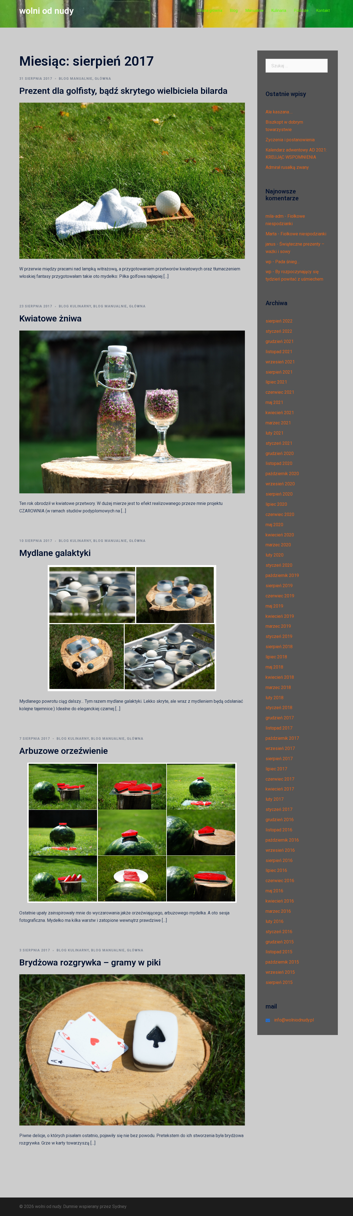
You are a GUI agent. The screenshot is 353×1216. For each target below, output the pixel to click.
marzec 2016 (278, 911)
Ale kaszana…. (279, 112)
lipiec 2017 (276, 768)
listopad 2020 (279, 463)
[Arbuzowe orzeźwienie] (132, 832)
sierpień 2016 (279, 860)
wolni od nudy (46, 11)
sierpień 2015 (279, 982)
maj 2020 (274, 524)
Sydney (119, 1206)
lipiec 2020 (276, 504)
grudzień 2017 (280, 717)
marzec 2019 (278, 626)
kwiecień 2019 (280, 616)
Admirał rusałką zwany (287, 167)
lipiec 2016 (276, 870)
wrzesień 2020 (280, 483)
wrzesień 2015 (280, 972)
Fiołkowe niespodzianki (303, 233)
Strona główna (209, 10)
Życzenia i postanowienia (290, 139)
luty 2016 (275, 921)
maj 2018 (274, 667)
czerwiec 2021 (280, 392)
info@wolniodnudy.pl (294, 1020)
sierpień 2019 (279, 585)
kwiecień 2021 (280, 412)
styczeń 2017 (279, 809)
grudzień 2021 (280, 341)
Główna (103, 79)
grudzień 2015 (280, 941)
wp (268, 261)
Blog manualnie (75, 79)
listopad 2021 (279, 351)
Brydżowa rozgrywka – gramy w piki (90, 962)
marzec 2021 (278, 422)
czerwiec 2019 (280, 595)
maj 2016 (274, 890)
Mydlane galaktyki (55, 553)
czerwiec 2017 (280, 779)
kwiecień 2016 (280, 901)
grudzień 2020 (280, 453)
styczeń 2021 (279, 443)
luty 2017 (275, 799)
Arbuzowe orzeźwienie (63, 751)
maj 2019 (274, 606)
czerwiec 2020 (280, 514)
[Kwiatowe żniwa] (132, 411)
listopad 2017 (279, 728)
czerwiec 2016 (280, 880)
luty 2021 (275, 433)
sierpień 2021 (279, 372)
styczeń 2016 (279, 931)
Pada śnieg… (287, 261)
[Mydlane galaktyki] (132, 627)
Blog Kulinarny (75, 306)
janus (271, 244)
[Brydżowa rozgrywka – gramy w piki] (132, 1049)
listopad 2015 (279, 951)
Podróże (301, 10)
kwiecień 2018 (280, 677)
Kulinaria (278, 10)
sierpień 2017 (279, 758)
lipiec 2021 (276, 382)
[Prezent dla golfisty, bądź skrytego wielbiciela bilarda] (132, 180)
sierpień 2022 (279, 321)
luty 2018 (275, 697)
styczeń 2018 (279, 707)
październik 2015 (282, 962)
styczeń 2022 (279, 331)
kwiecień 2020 (280, 535)
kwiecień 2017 (280, 789)
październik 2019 (282, 575)
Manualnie (254, 10)
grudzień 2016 (280, 819)
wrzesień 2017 (280, 748)
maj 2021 (274, 402)
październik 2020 (282, 473)
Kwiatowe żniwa (50, 318)
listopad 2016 (279, 829)
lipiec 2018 (276, 656)
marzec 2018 (278, 687)
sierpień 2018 (279, 646)
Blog (234, 10)
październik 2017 (282, 738)
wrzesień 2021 (280, 361)
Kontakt (323, 10)
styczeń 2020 (279, 565)
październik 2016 (282, 840)
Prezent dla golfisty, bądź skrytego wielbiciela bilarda (123, 91)
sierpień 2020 (279, 494)
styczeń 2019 (279, 636)
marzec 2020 (278, 544)
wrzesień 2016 (280, 850)
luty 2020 (275, 555)
